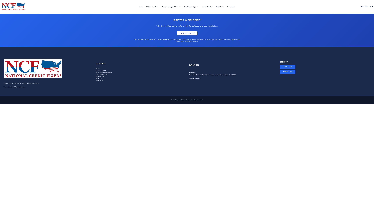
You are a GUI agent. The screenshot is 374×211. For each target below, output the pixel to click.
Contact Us (231, 7)
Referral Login (287, 71)
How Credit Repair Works (170, 7)
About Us (219, 7)
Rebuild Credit (206, 7)
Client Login (288, 67)
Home (141, 7)
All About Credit (151, 7)
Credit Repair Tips (190, 7)
